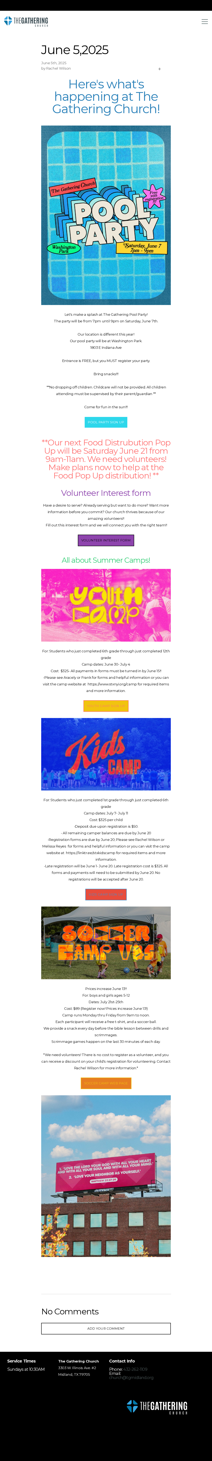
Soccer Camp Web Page (106, 1083)
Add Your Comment (106, 1328)
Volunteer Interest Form (106, 540)
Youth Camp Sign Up (106, 706)
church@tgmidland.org (131, 1377)
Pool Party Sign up (106, 422)
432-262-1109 (135, 1369)
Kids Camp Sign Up (106, 894)
